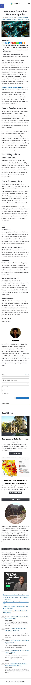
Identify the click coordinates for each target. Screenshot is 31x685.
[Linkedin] (9, 43)
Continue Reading (15, 453)
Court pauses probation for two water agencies (16, 595)
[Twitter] (6, 43)
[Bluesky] (20, 43)
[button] (2, 6)
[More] (23, 43)
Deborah (11, 17)
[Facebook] (3, 43)
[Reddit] (14, 43)
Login (27, 374)
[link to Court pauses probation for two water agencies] (15, 426)
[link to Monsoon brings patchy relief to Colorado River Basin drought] (15, 467)
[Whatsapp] (17, 43)
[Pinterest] (11, 43)
